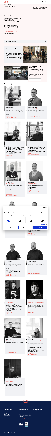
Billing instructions (10, 41)
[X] (11, 432)
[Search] (40, 1)
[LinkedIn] (8, 432)
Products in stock (34, 79)
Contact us (5, 417)
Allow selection (25, 227)
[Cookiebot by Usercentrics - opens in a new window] (42, 207)
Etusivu (5, 4)
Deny (11, 227)
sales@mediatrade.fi (7, 30)
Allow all (40, 227)
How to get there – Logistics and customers (25, 418)
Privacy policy (30, 432)
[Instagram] (5, 432)
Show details (43, 224)
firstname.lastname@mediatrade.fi (10, 31)
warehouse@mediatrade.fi (8, 34)
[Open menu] (43, 2)
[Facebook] (14, 432)
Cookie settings (23, 432)
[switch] (19, 221)
